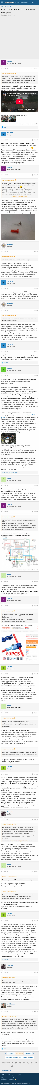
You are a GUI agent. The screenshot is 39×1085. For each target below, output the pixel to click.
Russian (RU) (17, 1075)
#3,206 (36, 310)
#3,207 (36, 351)
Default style (6, 1075)
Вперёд (27, 1054)
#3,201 (36, 68)
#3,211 (36, 582)
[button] (2, 2)
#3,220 (36, 1011)
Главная (11, 1079)
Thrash (9, 667)
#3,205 (36, 288)
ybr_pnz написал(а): (8, 73)
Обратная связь (6, 1078)
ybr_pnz (10, 133)
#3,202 (36, 140)
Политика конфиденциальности (23, 1078)
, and (10, 472)
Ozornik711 (30, 415)
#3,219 (36, 972)
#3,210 (36, 512)
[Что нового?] (33, 2)
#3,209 (36, 485)
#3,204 (36, 251)
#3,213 (36, 674)
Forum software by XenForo (15, 1083)
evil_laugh (11, 1004)
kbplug (9, 368)
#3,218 (36, 921)
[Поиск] (37, 2)
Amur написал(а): (7, 517)
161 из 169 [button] (19, 1054)
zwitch (9, 61)
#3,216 (36, 819)
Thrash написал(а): (8, 718)
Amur (9, 478)
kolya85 (10, 244)
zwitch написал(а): (7, 257)
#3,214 (36, 713)
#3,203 (36, 175)
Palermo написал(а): (8, 877)
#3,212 (36, 606)
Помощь (4, 1079)
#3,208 (36, 375)
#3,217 (36, 872)
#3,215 (36, 774)
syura (3, 417)
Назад (11, 1054)
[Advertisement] (19, 36)
